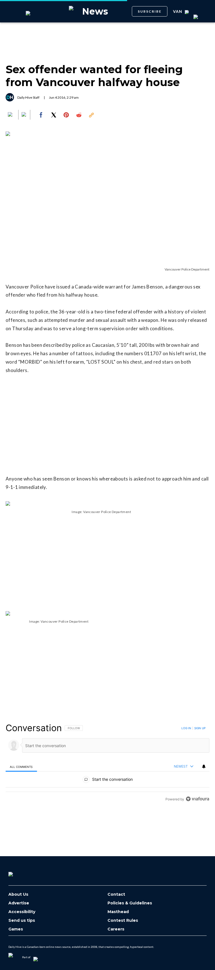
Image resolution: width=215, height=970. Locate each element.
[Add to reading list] (24, 115)
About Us (18, 894)
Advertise (18, 903)
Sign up (199, 728)
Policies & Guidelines (130, 903)
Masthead (118, 911)
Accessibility (21, 911)
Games (15, 929)
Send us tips (21, 920)
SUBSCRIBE (150, 11)
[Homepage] (19, 872)
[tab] (21, 766)
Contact (116, 894)
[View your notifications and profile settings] (203, 766)
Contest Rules (123, 920)
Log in (186, 728)
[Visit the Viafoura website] (197, 798)
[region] (107, 763)
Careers (116, 929)
